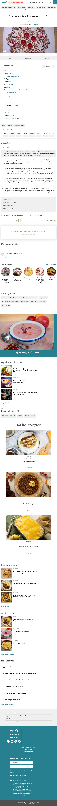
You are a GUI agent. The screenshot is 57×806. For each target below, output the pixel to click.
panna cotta (33, 298)
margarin (10, 84)
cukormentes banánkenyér (10, 301)
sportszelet (21, 7)
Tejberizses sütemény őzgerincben (14, 693)
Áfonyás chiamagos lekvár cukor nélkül (16, 680)
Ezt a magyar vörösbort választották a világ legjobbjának (25, 393)
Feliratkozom (27, 767)
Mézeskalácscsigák (28, 504)
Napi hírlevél (15, 775)
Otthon (15, 389)
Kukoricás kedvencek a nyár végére (16, 719)
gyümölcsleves (17, 628)
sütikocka (12, 415)
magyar (10, 125)
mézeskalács (31, 10)
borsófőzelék (6, 305)
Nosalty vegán (28, 553)
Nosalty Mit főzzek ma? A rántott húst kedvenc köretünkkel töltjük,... (24, 596)
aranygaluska (41, 7)
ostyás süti (5, 415)
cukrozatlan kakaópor (13, 76)
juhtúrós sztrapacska (8, 7)
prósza (33, 415)
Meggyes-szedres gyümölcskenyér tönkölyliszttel (19, 673)
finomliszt (11, 73)
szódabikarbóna (11, 93)
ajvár (3, 298)
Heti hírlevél (24, 775)
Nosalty (29, 510)
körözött (33, 301)
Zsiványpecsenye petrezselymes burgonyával (23, 620)
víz (8, 100)
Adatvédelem (28, 749)
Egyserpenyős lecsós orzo (11, 667)
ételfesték (15, 105)
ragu (14, 616)
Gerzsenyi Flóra (28, 467)
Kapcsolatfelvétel (28, 751)
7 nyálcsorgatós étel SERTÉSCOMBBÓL (24, 583)
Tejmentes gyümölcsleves (21, 631)
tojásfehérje (10, 113)
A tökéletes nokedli (19, 643)
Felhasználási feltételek (28, 747)
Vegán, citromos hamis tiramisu (28, 546)
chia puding (24, 301)
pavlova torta (12, 298)
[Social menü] (42, 2)
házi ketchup (23, 298)
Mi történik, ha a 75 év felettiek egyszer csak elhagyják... (25, 381)
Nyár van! (15, 366)
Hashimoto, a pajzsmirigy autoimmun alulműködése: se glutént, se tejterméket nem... (25, 370)
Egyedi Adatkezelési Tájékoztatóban (21, 793)
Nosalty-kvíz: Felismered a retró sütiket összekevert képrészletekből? (25, 572)
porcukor (11, 79)
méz (9, 81)
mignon (27, 415)
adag (48, 66)
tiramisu (20, 415)
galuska (15, 640)
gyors (3, 125)
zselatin (9, 103)
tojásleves (42, 301)
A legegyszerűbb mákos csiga (13, 686)
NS (28, 21)
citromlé (11, 118)
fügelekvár (43, 298)
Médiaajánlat (28, 755)
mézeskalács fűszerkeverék (19, 90)
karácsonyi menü (19, 125)
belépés (15, 248)
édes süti (23, 10)
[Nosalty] (4, 2)
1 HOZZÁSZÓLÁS (35, 24)
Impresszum (28, 753)
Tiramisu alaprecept (28, 461)
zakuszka (31, 7)
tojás (8, 87)
